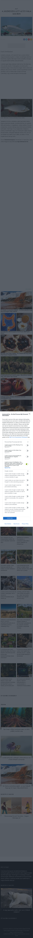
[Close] (30, 414)
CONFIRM (10, 518)
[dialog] (16, 469)
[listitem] (16, 442)
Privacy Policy (25, 523)
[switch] (27, 445)
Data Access (16, 523)
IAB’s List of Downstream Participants (18, 437)
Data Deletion (8, 523)
